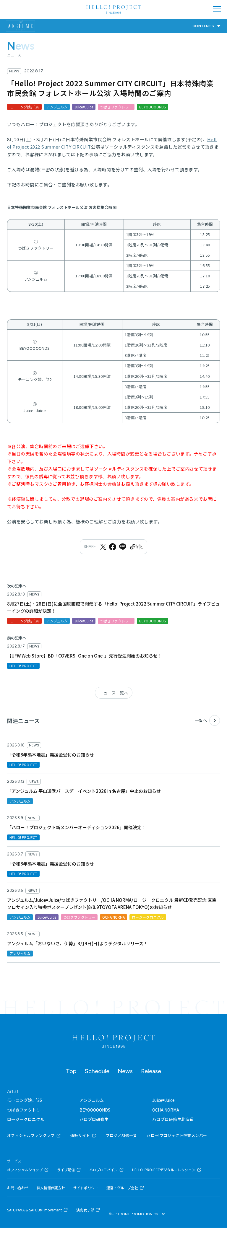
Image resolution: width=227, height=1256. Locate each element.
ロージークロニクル (25, 1119)
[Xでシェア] (103, 547)
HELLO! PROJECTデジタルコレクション (163, 1169)
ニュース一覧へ (113, 693)
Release (151, 1071)
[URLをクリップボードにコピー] (136, 546)
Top (71, 1071)
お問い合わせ (17, 1187)
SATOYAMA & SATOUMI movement (34, 1210)
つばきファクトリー (25, 1110)
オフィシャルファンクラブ (31, 1135)
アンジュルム (92, 1100)
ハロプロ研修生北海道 (173, 1119)
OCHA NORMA (165, 1110)
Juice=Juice (163, 1100)
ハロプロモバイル (103, 1169)
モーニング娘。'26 (24, 1100)
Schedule (97, 1071)
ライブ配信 (66, 1169)
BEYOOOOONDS (95, 1110)
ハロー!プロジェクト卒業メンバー (177, 1135)
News (125, 1071)
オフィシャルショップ (25, 1169)
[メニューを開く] (216, 8)
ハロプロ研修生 (94, 1119)
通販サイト (80, 1135)
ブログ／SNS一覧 (121, 1135)
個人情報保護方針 (51, 1187)
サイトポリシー (85, 1187)
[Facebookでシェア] (112, 546)
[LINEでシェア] (122, 546)
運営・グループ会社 (122, 1187)
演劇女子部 (85, 1210)
